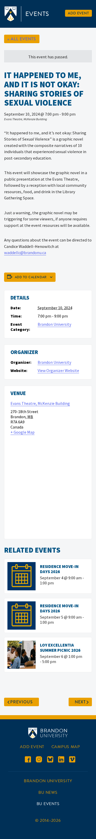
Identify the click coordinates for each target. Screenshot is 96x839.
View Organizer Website (58, 370)
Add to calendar (31, 277)
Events (37, 13)
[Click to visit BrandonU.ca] (11, 14)
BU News (47, 792)
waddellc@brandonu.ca (25, 252)
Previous (21, 702)
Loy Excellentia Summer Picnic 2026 (60, 647)
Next (80, 702)
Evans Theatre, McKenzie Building (40, 403)
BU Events (48, 804)
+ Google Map (22, 432)
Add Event (78, 13)
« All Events (21, 39)
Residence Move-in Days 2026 (59, 569)
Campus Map (65, 747)
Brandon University (54, 324)
